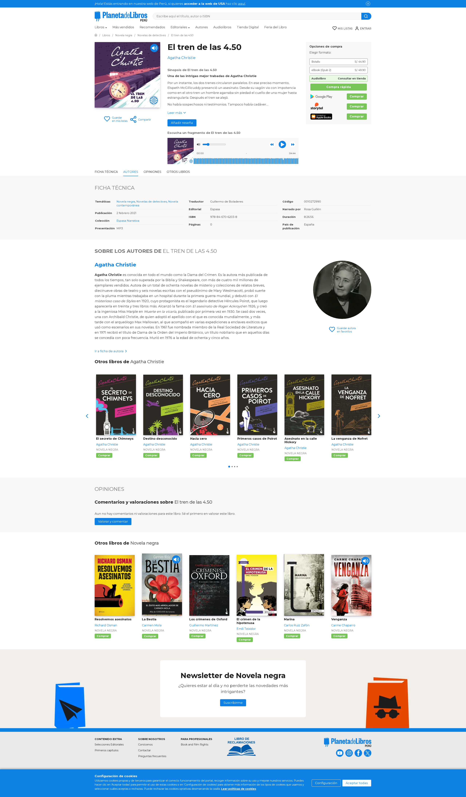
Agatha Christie (115, 265)
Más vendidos (123, 27)
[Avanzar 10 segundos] (293, 145)
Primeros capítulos (106, 750)
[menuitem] (101, 28)
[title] (347, 742)
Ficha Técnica (106, 172)
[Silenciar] (198, 144)
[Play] (154, 48)
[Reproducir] (282, 144)
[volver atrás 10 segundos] (272, 145)
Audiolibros (222, 27)
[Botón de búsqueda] (366, 16)
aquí (241, 3)
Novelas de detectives (151, 201)
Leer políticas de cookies (238, 788)
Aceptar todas (357, 783)
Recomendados (152, 27)
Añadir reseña (182, 123)
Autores (201, 27)
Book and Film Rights (194, 744)
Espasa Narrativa (127, 220)
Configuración (326, 783)
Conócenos (145, 744)
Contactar (144, 750)
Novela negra (125, 201)
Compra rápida (338, 87)
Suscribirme (233, 702)
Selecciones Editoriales (109, 744)
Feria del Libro (275, 27)
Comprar (357, 96)
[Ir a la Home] (96, 35)
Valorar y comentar (113, 521)
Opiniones (152, 172)
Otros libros (178, 172)
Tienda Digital (248, 27)
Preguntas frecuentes (152, 756)
